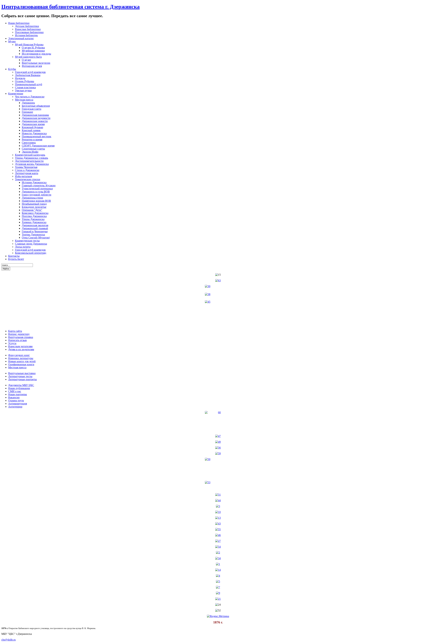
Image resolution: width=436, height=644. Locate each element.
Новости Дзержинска (34, 133)
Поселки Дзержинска (34, 216)
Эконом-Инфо (30, 151)
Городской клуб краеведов (30, 72)
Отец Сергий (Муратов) (36, 237)
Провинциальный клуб (28, 84)
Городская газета (31, 108)
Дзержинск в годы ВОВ (36, 191)
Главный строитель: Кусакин (39, 185)
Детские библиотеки (27, 26)
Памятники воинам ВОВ (36, 200)
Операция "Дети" (32, 210)
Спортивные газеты (33, 148)
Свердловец (29, 142)
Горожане (27, 111)
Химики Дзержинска (34, 222)
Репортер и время (32, 139)
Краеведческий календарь (30, 154)
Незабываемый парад (34, 203)
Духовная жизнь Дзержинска (32, 164)
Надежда (20, 78)
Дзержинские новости (35, 121)
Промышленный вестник (36, 136)
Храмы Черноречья (26, 167)
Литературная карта (26, 173)
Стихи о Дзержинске (27, 170)
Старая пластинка (25, 87)
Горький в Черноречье (35, 231)
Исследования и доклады (36, 53)
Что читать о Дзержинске (29, 96)
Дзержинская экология (35, 225)
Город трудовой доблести (36, 194)
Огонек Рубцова (24, 81)
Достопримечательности (29, 161)
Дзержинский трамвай (35, 228)
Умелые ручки (23, 90)
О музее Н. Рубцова (33, 47)
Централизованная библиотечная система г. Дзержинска (70, 7)
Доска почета (22, 246)
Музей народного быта (28, 56)
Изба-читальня (23, 176)
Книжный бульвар (32, 127)
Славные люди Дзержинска (31, 243)
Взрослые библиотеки (28, 29)
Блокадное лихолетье (34, 206)
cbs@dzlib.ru (8, 639)
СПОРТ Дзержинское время (38, 145)
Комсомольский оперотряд (30, 252)
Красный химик (31, 130)
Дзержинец (28, 102)
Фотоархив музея (32, 66)
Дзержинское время (33, 124)
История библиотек (26, 35)
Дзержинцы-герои (32, 197)
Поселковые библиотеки (29, 32)
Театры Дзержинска (33, 234)
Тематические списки (27, 179)
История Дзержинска (34, 182)
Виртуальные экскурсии (36, 62)
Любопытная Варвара (27, 75)
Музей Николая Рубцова (29, 44)
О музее (26, 59)
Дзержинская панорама (35, 115)
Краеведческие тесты (27, 240)
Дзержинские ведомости (36, 118)
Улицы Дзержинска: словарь (31, 157)
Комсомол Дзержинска (35, 213)
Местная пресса (24, 99)
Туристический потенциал (37, 188)
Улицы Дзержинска (33, 219)
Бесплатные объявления (36, 105)
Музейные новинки (33, 50)
